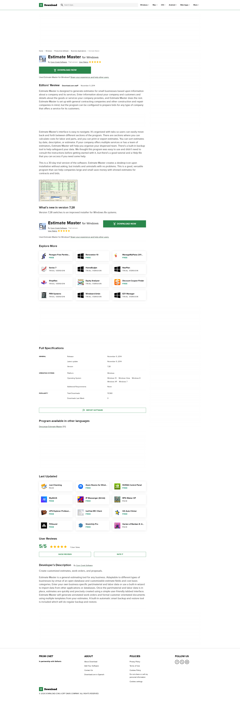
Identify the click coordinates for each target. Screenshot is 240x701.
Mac (154, 5)
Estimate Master (73, 57)
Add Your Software (91, 666)
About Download (90, 662)
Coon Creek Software (84, 565)
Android (172, 5)
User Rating (83, 62)
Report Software (94, 410)
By (57, 62)
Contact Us (88, 670)
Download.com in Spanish (94, 674)
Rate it (120, 554)
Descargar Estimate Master (50, 426)
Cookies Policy (135, 670)
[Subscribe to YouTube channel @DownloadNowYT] (187, 662)
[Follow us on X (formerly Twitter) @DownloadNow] (182, 662)
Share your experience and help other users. (89, 77)
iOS (162, 5)
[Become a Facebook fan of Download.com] (177, 662)
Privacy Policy (135, 662)
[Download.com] (48, 5)
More (195, 5)
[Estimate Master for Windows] (42, 58)
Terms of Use (135, 666)
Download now (67, 70)
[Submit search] (62, 5)
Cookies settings (136, 681)
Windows (144, 5)
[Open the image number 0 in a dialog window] (58, 190)
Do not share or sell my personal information (139, 675)
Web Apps (184, 5)
